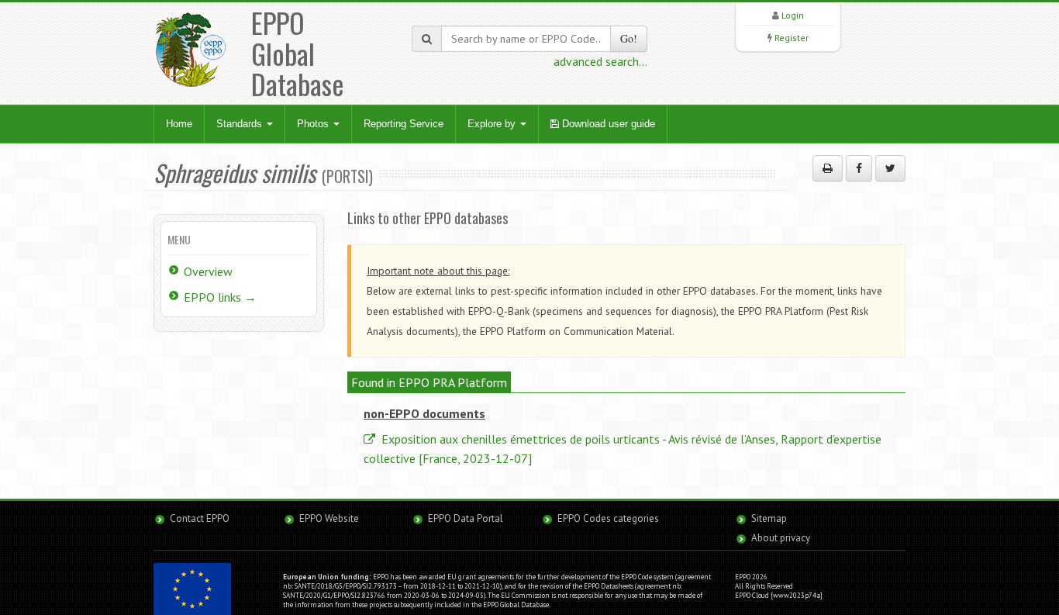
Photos (314, 124)
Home (179, 124)
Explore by (493, 124)
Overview (208, 271)
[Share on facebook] (859, 168)
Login (792, 15)
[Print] (827, 168)
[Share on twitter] (890, 168)
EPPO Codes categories (608, 518)
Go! (628, 38)
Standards (240, 124)
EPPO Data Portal (465, 518)
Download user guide (607, 124)
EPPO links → (220, 297)
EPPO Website (329, 518)
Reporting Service (403, 124)
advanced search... (600, 61)
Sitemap (769, 518)
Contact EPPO (199, 518)
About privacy (780, 537)
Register (791, 37)
